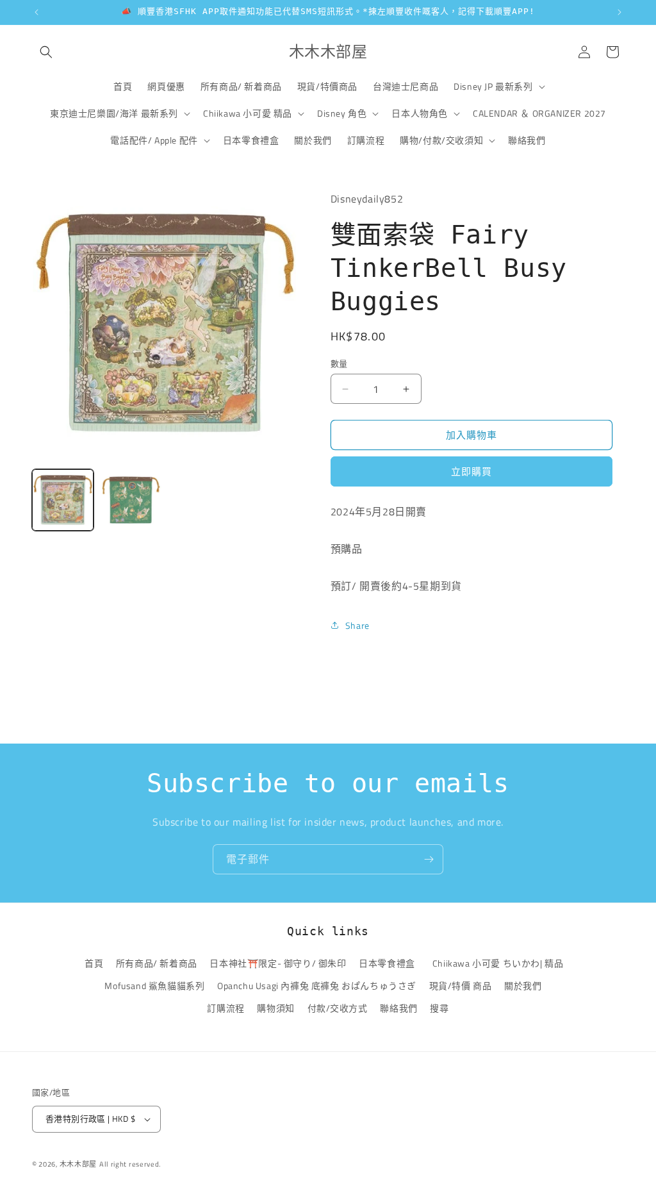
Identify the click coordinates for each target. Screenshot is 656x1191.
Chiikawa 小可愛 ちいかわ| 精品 (500, 963)
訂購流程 (225, 1008)
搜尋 (439, 1008)
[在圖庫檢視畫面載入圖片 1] (63, 500)
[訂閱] (428, 859)
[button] (46, 52)
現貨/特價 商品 (460, 985)
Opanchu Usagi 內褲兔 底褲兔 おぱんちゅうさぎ (316, 985)
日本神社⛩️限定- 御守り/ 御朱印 (277, 963)
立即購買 (471, 471)
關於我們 (522, 985)
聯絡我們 (398, 1008)
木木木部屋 (78, 1164)
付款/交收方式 (338, 1008)
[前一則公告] (36, 12)
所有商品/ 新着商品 (156, 963)
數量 (339, 364)
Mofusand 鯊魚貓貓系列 (154, 985)
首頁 (94, 963)
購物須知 (275, 1008)
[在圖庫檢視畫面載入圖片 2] (130, 500)
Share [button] (357, 625)
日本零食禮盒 (387, 963)
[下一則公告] (619, 12)
